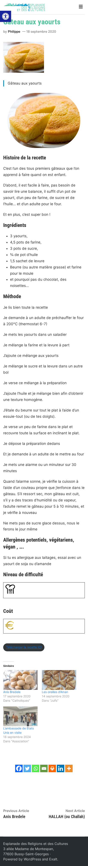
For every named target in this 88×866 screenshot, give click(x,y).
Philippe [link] (14, 31)
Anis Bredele (12, 692)
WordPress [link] (32, 859)
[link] (5, 16)
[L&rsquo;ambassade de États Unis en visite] (20, 716)
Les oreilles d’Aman (55, 692)
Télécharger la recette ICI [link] (24, 647)
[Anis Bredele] (20, 680)
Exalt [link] (53, 859)
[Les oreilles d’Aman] (59, 680)
